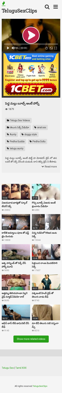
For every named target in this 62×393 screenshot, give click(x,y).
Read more (50, 166)
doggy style (30, 134)
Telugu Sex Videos (19, 120)
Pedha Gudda (16, 141)
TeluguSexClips (19, 11)
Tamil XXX (21, 367)
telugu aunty (16, 148)
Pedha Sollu (38, 141)
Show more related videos (31, 339)
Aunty (12, 134)
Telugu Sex (8, 367)
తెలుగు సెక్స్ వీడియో (19, 127)
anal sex (41, 127)
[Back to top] (55, 386)
